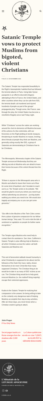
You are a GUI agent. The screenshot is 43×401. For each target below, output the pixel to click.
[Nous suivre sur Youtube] (7, 391)
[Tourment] (4, 29)
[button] (3, 11)
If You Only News (8, 323)
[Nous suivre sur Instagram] (3, 391)
